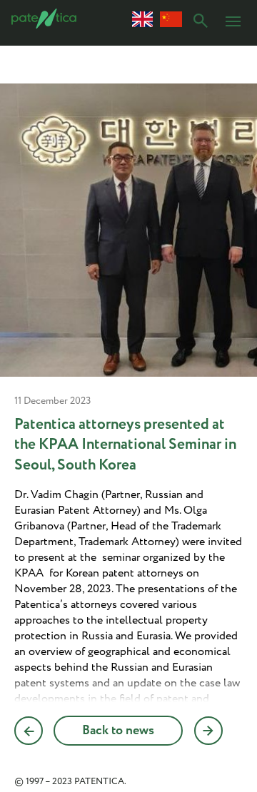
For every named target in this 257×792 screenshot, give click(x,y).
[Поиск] (200, 23)
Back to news (118, 730)
